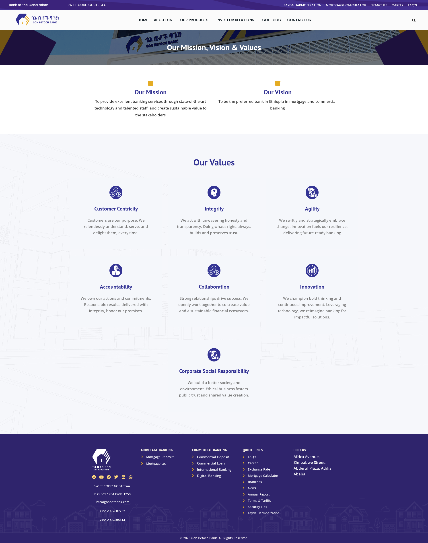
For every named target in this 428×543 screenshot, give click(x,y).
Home (143, 20)
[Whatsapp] (131, 477)
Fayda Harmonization (302, 5)
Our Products (194, 20)
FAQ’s (412, 5)
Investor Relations (235, 20)
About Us (163, 20)
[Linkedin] (123, 477)
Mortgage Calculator (346, 5)
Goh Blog (271, 20)
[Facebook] (94, 477)
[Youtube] (101, 477)
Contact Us (299, 20)
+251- (112, 511)
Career (397, 5)
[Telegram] (109, 477)
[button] (164, 20)
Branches (379, 5)
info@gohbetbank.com (112, 502)
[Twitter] (116, 477)
